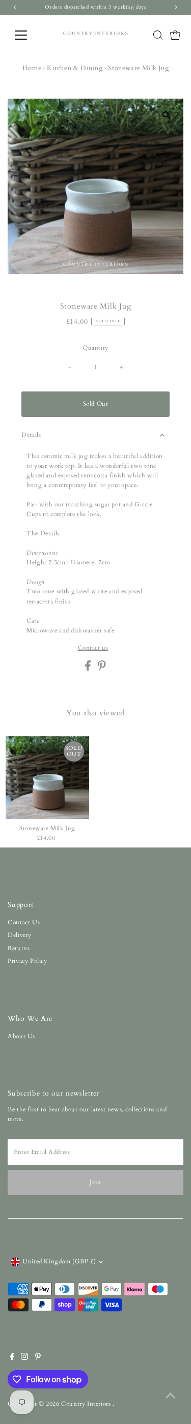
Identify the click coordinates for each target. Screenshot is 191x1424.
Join (95, 1182)
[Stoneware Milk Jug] (47, 778)
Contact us (93, 648)
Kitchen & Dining (75, 68)
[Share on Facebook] (89, 668)
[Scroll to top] (170, 1396)
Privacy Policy (27, 961)
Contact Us (24, 922)
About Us (21, 1036)
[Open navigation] (29, 35)
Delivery (20, 935)
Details (31, 435)
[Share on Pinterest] (102, 668)
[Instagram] (24, 1358)
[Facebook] (12, 1358)
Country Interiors (87, 1404)
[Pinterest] (38, 1358)
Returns (19, 948)
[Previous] (24, 115)
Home (31, 68)
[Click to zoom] (166, 115)
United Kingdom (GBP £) (59, 1261)
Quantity (95, 348)
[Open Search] (157, 35)
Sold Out (95, 404)
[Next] (49, 115)
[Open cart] (175, 35)
